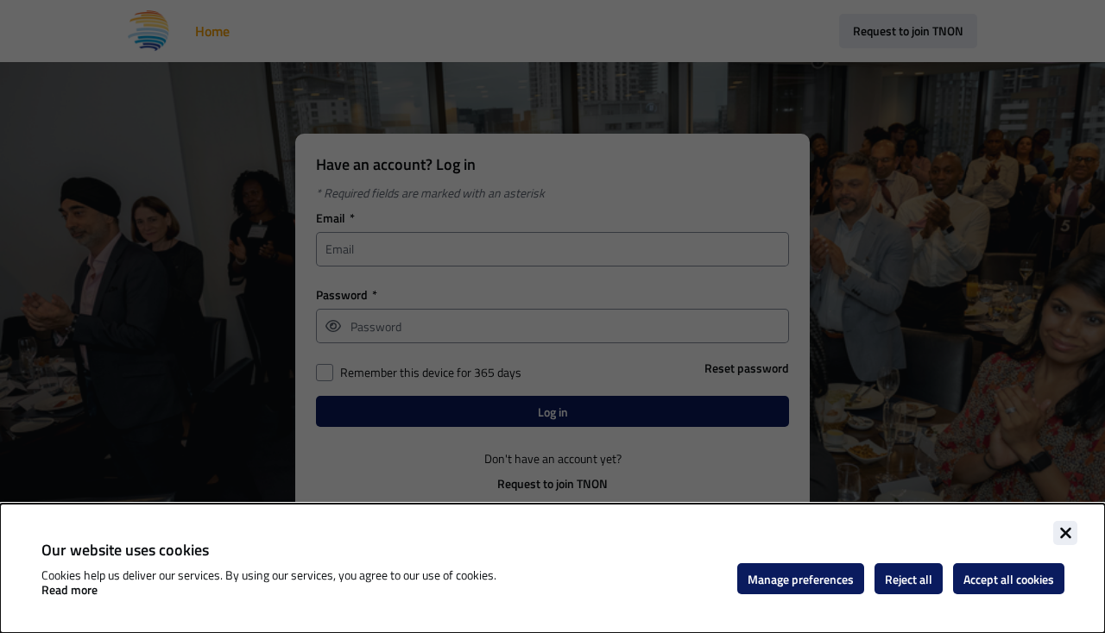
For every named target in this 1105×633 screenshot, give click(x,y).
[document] (552, 568)
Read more (69, 589)
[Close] (1065, 533)
